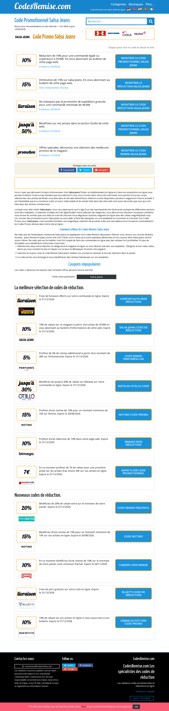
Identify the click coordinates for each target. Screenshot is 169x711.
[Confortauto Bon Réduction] (26, 311)
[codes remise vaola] (127, 33)
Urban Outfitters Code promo (133, 622)
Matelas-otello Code (133, 386)
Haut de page (141, 698)
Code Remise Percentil (133, 508)
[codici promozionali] (151, 9)
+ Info (60, 26)
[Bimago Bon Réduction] (26, 454)
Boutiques (136, 4)
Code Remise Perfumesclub (133, 357)
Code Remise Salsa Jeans (133, 152)
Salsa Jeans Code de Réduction (133, 329)
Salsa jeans (96, 276)
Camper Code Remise (133, 565)
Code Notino (133, 536)
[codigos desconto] (146, 9)
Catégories (118, 4)
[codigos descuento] (140, 9)
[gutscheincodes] (128, 9)
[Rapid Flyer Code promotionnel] (26, 483)
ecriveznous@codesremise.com (38, 666)
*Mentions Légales (145, 691)
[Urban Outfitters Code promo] (26, 633)
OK (136, 706)
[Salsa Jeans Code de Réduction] (26, 340)
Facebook (68, 170)
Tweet (86, 170)
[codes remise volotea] (140, 33)
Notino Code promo (133, 414)
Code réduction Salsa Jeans (133, 106)
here (83, 706)
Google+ (102, 170)
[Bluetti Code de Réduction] (26, 605)
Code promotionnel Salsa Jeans (133, 61)
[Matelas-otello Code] (26, 397)
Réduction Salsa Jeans (133, 86)
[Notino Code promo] (26, 426)
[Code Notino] (26, 547)
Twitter (69, 665)
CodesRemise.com (43, 6)
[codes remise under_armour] (100, 33)
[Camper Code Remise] (26, 576)
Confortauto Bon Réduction (133, 300)
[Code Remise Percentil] (26, 519)
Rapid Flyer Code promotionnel (133, 472)
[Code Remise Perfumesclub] (26, 368)
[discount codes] (134, 9)
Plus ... (150, 4)
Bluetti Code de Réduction (133, 593)
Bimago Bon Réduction (133, 443)
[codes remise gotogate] (113, 33)
